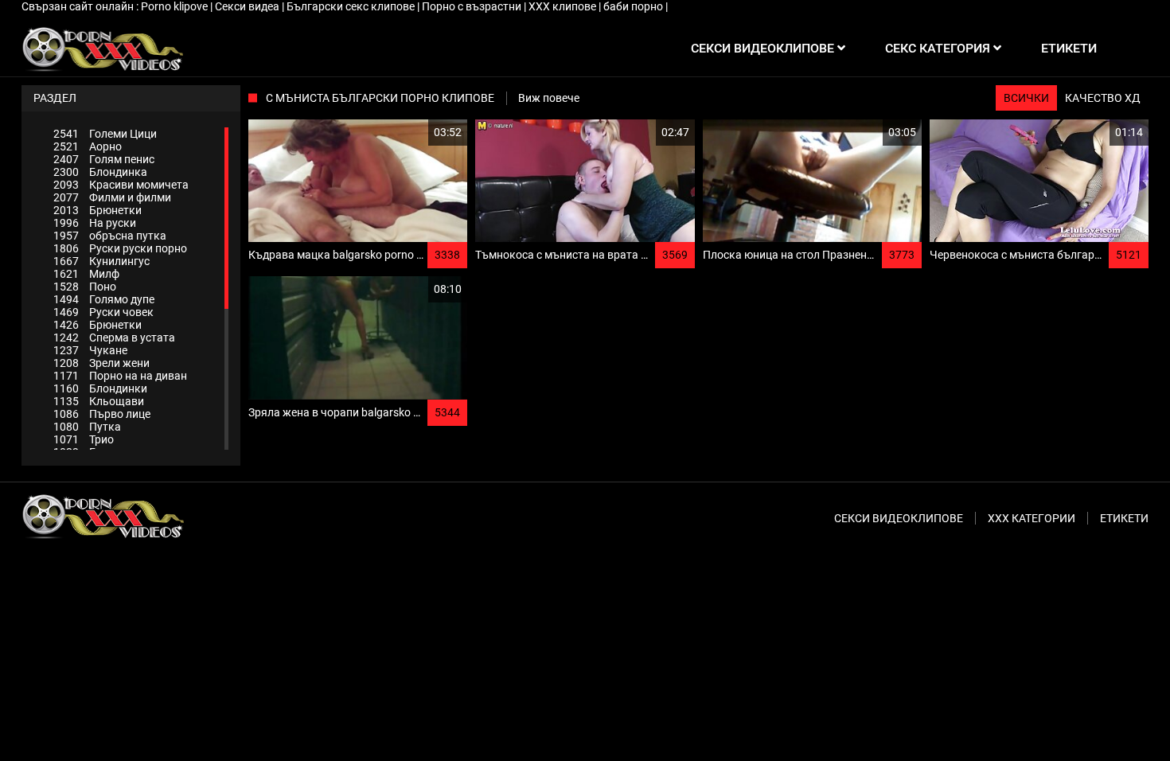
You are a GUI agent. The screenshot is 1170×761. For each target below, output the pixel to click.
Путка (87, 426)
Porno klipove (175, 6)
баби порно (634, 6)
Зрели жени (101, 363)
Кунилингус (101, 261)
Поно (84, 286)
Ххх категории (1031, 518)
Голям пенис (103, 159)
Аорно (87, 146)
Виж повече (548, 98)
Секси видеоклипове (898, 518)
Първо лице (101, 414)
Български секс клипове (352, 6)
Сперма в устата (114, 337)
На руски (94, 223)
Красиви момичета (121, 184)
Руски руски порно (120, 248)
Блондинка (100, 172)
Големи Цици (105, 133)
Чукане (90, 350)
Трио (83, 439)
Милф (86, 273)
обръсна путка (109, 235)
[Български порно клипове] (102, 48)
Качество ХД (1103, 98)
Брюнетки (97, 210)
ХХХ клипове (563, 6)
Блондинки (100, 388)
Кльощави (98, 401)
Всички (1026, 98)
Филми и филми (112, 197)
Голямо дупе (103, 299)
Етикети (1124, 518)
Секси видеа (248, 6)
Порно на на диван (120, 375)
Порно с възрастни (473, 6)
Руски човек (103, 312)
